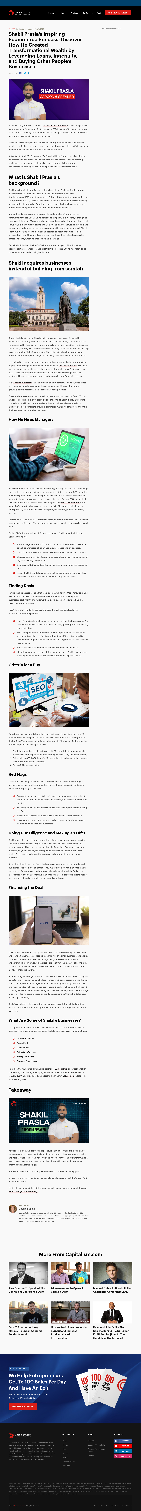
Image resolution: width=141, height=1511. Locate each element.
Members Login (68, 1461)
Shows (51, 13)
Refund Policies (127, 1506)
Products (75, 13)
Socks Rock (22, 1043)
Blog (62, 13)
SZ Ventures (61, 1069)
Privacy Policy (99, 1506)
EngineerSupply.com (27, 1061)
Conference (87, 13)
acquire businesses (22, 382)
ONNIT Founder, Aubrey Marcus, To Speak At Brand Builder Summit (25, 1331)
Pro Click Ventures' (70, 502)
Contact (91, 1456)
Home (64, 1441)
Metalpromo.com (25, 1056)
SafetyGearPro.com (26, 1052)
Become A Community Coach (97, 1450)
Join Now (66, 1465)
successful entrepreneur (55, 125)
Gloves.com (23, 1047)
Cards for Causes (25, 1038)
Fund (99, 13)
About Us (91, 1441)
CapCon (12, 29)
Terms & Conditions (112, 1506)
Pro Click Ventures (68, 365)
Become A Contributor (97, 1445)
